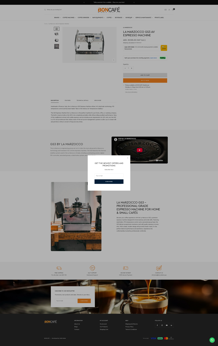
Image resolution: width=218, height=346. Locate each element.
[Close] (127, 158)
